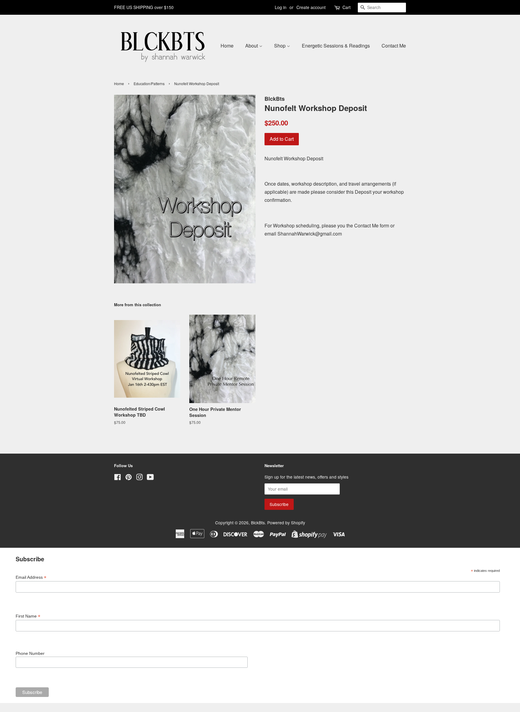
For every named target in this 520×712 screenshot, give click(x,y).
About (252, 45)
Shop (280, 45)
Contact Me (394, 45)
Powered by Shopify (286, 522)
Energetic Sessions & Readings (336, 45)
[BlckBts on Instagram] (139, 478)
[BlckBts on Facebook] (117, 478)
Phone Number (30, 653)
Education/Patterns (149, 83)
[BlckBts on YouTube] (150, 478)
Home (227, 45)
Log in (280, 7)
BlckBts (258, 522)
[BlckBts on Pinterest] (128, 478)
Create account (311, 7)
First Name (28, 616)
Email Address (31, 577)
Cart (346, 7)
